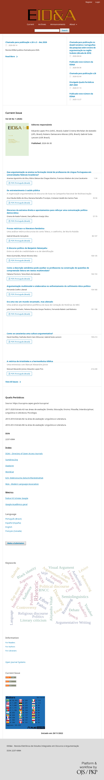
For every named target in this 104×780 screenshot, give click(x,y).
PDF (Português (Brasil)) (20, 183)
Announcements (57, 24)
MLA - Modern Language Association (22, 484)
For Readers (10, 642)
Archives (42, 24)
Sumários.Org (11, 459)
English (8, 527)
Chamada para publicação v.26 (82, 73)
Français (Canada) (13, 531)
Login (97, 2)
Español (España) (13, 523)
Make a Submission (15, 543)
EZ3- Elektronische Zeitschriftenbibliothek (24, 478)
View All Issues (11, 382)
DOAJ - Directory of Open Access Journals (24, 453)
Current (30, 24)
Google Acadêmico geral (16, 504)
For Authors (10, 646)
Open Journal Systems (15, 662)
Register (89, 2)
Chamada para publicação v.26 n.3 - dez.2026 (26, 42)
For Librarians (11, 650)
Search (65, 30)
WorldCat (9, 472)
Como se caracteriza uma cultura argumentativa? (30, 333)
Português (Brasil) (13, 519)
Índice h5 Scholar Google (16, 498)
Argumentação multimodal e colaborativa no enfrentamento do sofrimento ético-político (49, 286)
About (73, 24)
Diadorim (9, 465)
